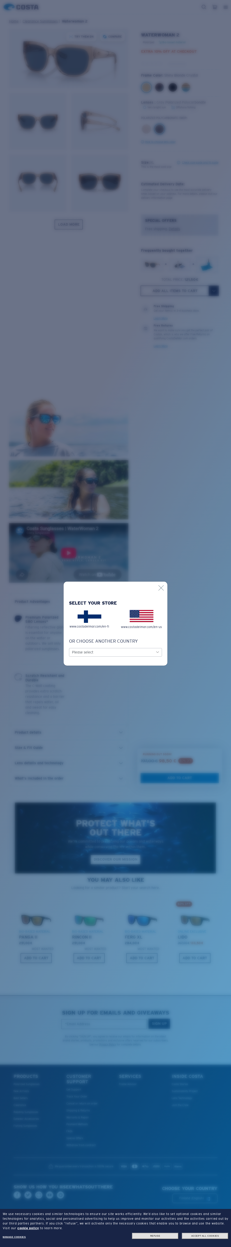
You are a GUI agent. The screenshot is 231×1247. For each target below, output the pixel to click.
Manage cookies (14, 1237)
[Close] (161, 588)
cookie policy (28, 1228)
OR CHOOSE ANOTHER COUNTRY (103, 641)
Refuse (155, 1236)
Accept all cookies (205, 1236)
